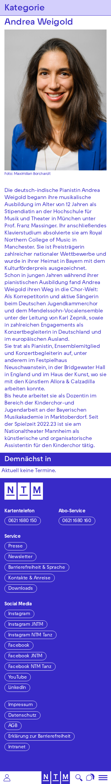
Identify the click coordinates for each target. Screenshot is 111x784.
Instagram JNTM (25, 624)
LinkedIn (17, 688)
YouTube (17, 677)
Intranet (16, 747)
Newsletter (20, 557)
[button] (7, 777)
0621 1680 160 (76, 521)
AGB (12, 726)
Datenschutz (22, 715)
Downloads (20, 588)
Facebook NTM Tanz (30, 667)
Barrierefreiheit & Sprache (36, 567)
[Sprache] (90, 777)
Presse (15, 546)
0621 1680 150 (22, 521)
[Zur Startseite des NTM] (55, 777)
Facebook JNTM (25, 656)
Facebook (18, 645)
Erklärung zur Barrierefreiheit (39, 736)
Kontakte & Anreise (29, 578)
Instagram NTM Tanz (30, 635)
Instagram (19, 614)
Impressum (20, 705)
